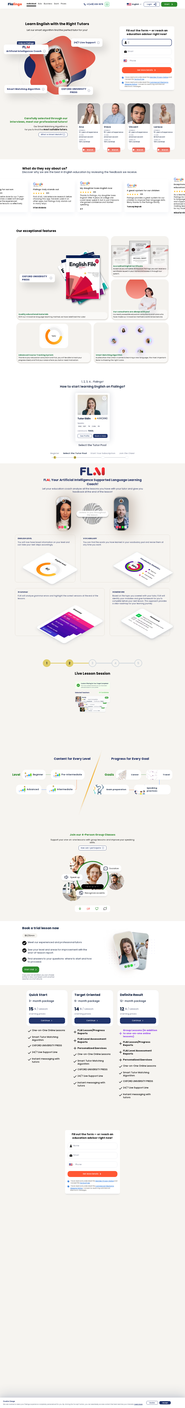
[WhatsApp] (107, 4)
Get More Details (145, 70)
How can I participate (91, 848)
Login (149, 4)
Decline (152, 1403)
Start (166, 4)
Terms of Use (139, 79)
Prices (63, 4)
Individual (31, 4)
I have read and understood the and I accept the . (148, 78)
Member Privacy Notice (159, 77)
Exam (56, 4)
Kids (40, 4)
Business (48, 4)
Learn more (138, 1404)
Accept (165, 1403)
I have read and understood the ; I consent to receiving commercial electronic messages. (146, 84)
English (135, 4)
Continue (45, 1020)
